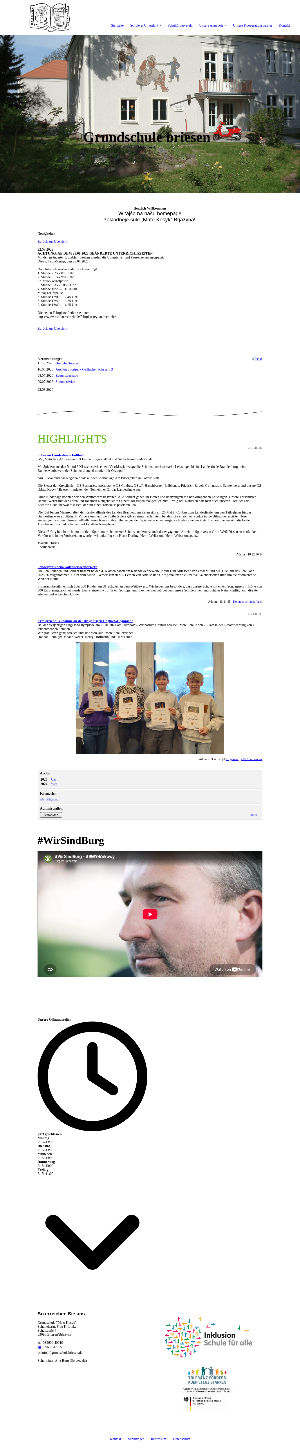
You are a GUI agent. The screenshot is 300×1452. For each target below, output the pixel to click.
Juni (53, 779)
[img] (50, 17)
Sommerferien (65, 381)
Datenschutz (181, 1439)
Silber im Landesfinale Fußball (60, 455)
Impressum (158, 1439)
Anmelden (51, 815)
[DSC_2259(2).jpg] (150, 698)
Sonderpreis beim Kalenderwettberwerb (68, 567)
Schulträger (136, 1439)
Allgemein (232, 759)
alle (42, 799)
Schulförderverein (180, 25)
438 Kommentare (251, 759)
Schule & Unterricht (144, 25)
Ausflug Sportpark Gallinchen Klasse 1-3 (84, 369)
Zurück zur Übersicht (52, 241)
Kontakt (284, 25)
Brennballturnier (67, 363)
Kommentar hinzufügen (247, 601)
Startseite (117, 25)
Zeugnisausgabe (67, 375)
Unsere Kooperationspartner (252, 25)
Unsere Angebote (211, 25)
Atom (253, 814)
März (54, 784)
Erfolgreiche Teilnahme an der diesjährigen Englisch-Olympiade (85, 621)
